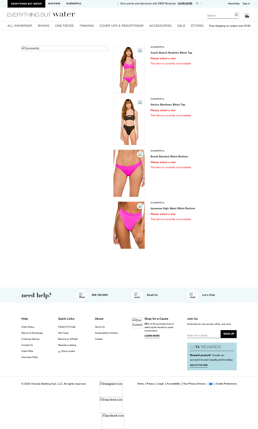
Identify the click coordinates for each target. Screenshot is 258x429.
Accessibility (173, 384)
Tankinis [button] (87, 25)
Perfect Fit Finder (67, 327)
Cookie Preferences (226, 384)
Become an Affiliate (68, 339)
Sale (181, 25)
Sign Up (228, 333)
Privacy (150, 384)
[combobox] (223, 15)
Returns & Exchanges (32, 333)
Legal (161, 384)
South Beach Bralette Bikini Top (171, 52)
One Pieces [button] (64, 25)
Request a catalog (67, 345)
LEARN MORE (185, 3)
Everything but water (26, 3)
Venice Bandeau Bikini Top (168, 104)
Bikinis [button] (43, 25)
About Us (100, 327)
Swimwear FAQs (29, 357)
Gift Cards (63, 333)
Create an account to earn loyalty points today (211, 357)
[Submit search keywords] (237, 14)
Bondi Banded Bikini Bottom (169, 156)
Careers (99, 339)
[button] (246, 3)
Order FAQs (27, 351)
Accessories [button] (160, 25)
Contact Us (27, 345)
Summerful (74, 3)
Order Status (27, 327)
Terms (140, 383)
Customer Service (30, 339)
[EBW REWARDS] (212, 348)
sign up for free (199, 365)
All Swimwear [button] (20, 25)
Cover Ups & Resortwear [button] (122, 25)
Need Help (233, 3)
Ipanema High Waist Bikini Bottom (173, 208)
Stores (197, 25)
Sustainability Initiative (106, 333)
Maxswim (54, 3)
